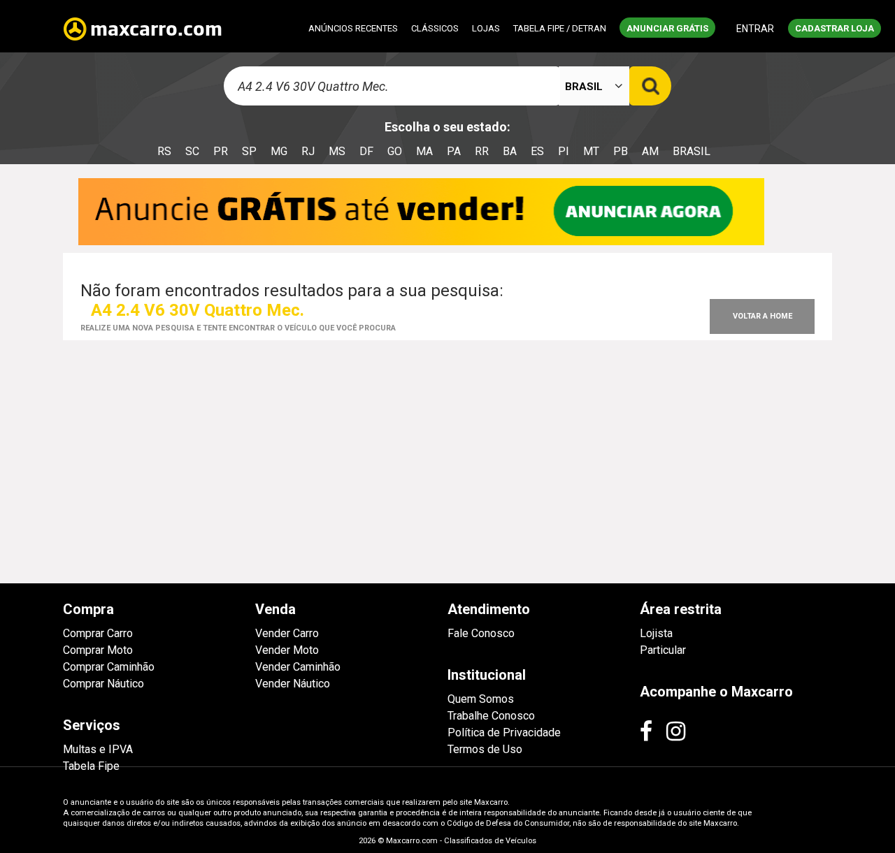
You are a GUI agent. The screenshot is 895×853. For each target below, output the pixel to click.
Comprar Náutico (103, 683)
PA (454, 151)
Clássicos (435, 28)
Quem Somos (481, 699)
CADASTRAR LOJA (834, 28)
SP (249, 151)
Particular (663, 650)
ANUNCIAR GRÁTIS (667, 28)
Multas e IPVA (98, 749)
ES (537, 151)
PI (563, 151)
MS (337, 151)
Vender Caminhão (298, 666)
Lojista (656, 633)
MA (424, 151)
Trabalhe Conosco (491, 715)
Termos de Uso (485, 749)
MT (591, 151)
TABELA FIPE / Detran (559, 28)
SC (192, 151)
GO (394, 151)
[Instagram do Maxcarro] (675, 731)
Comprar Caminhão (109, 666)
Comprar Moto (98, 650)
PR (220, 151)
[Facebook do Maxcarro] (646, 731)
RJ (308, 151)
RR (482, 151)
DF (366, 151)
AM (650, 151)
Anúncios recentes (353, 28)
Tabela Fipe (91, 766)
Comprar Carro (98, 633)
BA (510, 151)
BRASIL (691, 151)
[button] (594, 87)
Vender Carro (287, 633)
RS (164, 151)
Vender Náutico (292, 683)
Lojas (486, 28)
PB (620, 151)
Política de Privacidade (504, 732)
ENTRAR (755, 28)
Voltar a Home (762, 316)
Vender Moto (287, 650)
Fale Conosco (481, 633)
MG (279, 151)
